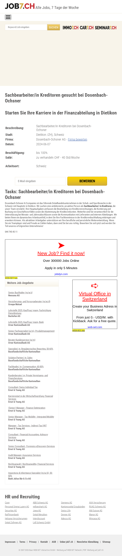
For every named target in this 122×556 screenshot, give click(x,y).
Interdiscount (39, 518)
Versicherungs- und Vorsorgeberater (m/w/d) (29, 301)
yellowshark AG (40, 506)
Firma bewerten (77, 139)
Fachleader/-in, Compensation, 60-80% (26, 366)
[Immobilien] (70, 27)
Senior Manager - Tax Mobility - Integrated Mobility (31, 416)
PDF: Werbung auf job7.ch (93, 550)
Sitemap (106, 541)
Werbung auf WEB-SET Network (69, 550)
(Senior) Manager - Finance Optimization (26, 407)
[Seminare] (105, 27)
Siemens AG (66, 502)
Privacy (33, 541)
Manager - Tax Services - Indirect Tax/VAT (27, 425)
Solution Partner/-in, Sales (20, 357)
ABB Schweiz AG (40, 502)
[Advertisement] (61, 59)
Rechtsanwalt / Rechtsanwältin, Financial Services (31, 464)
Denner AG (66, 514)
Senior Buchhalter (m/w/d (20, 292)
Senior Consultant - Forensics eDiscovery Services (31, 446)
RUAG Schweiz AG (97, 506)
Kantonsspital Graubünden (73, 506)
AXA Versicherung (97, 502)
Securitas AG (11, 510)
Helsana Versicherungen (16, 518)
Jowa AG (37, 510)
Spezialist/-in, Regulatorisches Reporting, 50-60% (30, 348)
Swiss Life (66, 510)
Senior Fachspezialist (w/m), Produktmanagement (31, 331)
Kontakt (44, 541)
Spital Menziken (40, 514)
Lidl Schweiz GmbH (41, 522)
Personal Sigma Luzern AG (17, 506)
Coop (7, 502)
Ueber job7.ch (66, 541)
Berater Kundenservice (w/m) (21, 339)
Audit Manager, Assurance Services (24, 455)
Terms (22, 541)
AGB (54, 541)
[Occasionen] (86, 27)
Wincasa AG (94, 518)
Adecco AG (66, 518)
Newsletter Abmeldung (87, 541)
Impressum (10, 541)
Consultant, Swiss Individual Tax (23, 387)
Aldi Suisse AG (95, 510)
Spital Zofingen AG (13, 522)
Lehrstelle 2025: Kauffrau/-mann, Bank (26, 322)
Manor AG (93, 514)
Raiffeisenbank (12, 514)
